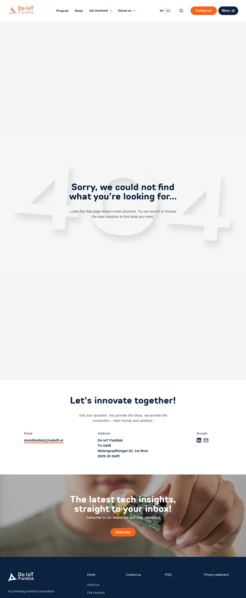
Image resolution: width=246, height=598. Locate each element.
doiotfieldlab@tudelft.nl (43, 440)
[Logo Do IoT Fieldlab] (21, 10)
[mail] (206, 440)
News (79, 10)
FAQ (168, 574)
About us (124, 10)
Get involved (98, 10)
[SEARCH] (181, 11)
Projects (62, 10)
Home (91, 574)
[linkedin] (199, 440)
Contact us (133, 574)
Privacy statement (216, 574)
